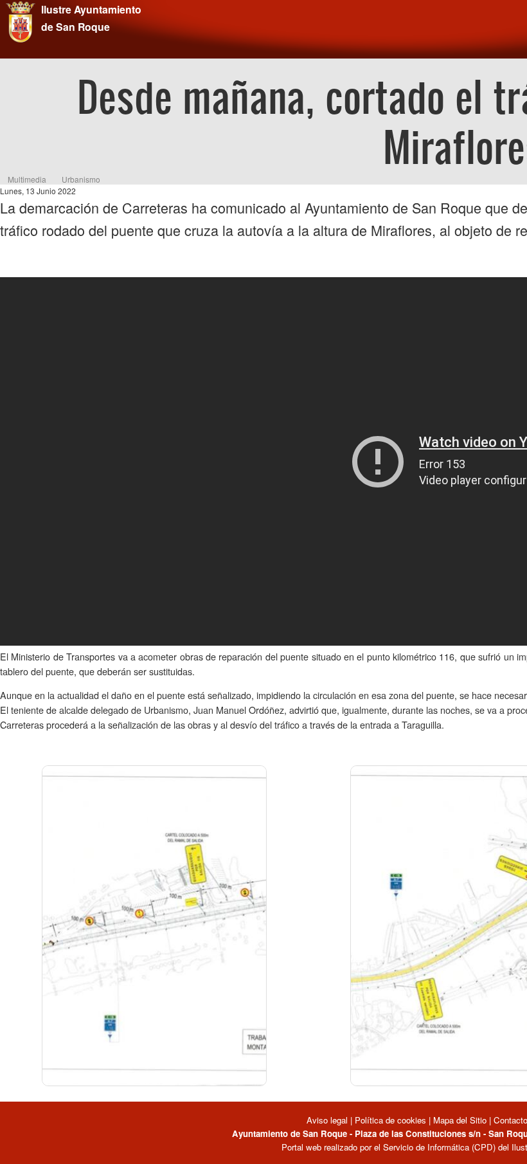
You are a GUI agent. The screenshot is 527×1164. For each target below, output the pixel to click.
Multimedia (27, 179)
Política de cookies (390, 1120)
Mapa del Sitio (460, 1120)
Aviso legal (328, 1120)
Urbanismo (81, 179)
